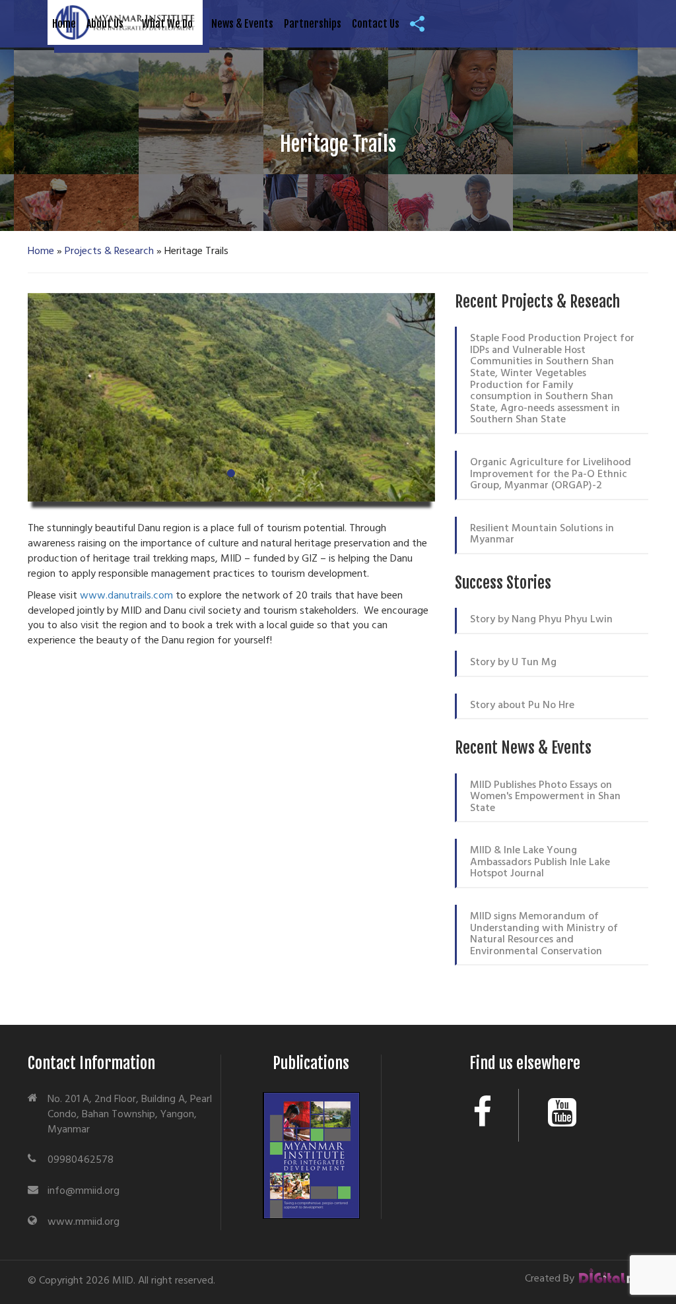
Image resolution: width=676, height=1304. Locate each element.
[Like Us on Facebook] (482, 1115)
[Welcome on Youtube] (562, 1115)
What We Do (167, 23)
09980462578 (81, 1160)
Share (420, 24)
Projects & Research (109, 251)
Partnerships (312, 23)
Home (64, 23)
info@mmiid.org (83, 1191)
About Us (104, 23)
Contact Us (375, 23)
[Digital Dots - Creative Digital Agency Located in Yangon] (612, 1279)
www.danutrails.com (126, 595)
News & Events (242, 23)
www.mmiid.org (83, 1222)
